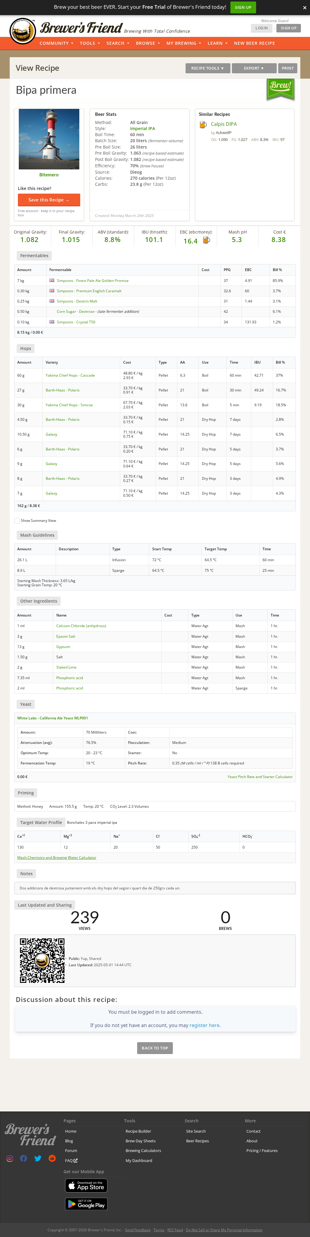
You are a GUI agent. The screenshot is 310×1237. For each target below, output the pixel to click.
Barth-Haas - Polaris (63, 390)
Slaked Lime (66, 667)
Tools (87, 43)
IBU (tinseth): (155, 232)
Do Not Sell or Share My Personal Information (224, 1229)
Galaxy (51, 434)
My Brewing (181, 43)
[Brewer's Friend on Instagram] (10, 1159)
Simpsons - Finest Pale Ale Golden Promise (93, 280)
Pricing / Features (262, 1150)
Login (262, 28)
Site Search (196, 1131)
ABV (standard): (113, 232)
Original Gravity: (30, 232)
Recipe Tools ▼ (207, 68)
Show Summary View (38, 520)
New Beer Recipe (254, 43)
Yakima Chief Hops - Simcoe (69, 404)
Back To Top (155, 1048)
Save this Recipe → (49, 200)
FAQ (69, 1160)
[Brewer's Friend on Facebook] (23, 1159)
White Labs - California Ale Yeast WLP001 (52, 718)
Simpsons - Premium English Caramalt (89, 290)
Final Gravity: (72, 232)
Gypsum (63, 646)
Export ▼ (254, 68)
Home (70, 1131)
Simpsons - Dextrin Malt (77, 301)
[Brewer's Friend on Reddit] (52, 1159)
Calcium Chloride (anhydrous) (81, 625)
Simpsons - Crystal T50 (76, 322)
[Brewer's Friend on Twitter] (37, 1159)
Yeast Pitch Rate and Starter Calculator (260, 777)
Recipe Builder (138, 1131)
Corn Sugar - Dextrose (75, 311)
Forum (71, 1150)
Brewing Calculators (143, 1150)
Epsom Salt (65, 636)
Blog (69, 1141)
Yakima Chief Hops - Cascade (70, 375)
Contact (253, 1131)
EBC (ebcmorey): (196, 232)
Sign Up (243, 7)
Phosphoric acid (69, 677)
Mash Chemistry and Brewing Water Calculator (56, 858)
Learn (215, 43)
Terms (158, 1229)
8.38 (279, 239)
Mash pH (238, 232)
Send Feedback (137, 1229)
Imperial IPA (142, 128)
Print (288, 68)
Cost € (279, 232)
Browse (145, 43)
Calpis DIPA (224, 124)
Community (54, 43)
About (252, 1141)
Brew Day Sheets (141, 1141)
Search (116, 43)
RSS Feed (175, 1229)
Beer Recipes (197, 1141)
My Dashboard (139, 1160)
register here (204, 1025)
